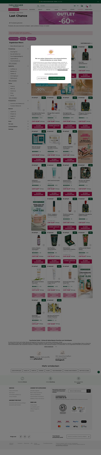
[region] (51, 64)
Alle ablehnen (42, 78)
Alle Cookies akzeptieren (56, 78)
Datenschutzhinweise (62, 69)
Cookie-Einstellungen (51, 74)
